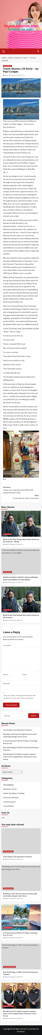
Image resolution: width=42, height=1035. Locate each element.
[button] (3, 51)
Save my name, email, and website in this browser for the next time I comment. (20, 696)
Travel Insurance (9, 802)
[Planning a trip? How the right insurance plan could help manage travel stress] (21, 878)
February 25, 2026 (15, 859)
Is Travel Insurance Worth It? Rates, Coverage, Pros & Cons (20, 742)
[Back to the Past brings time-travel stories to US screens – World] (21, 524)
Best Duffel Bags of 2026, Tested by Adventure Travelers (21, 749)
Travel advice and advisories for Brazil (17, 730)
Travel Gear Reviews (11, 797)
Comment (7, 645)
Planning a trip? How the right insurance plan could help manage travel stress (20, 735)
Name (6, 674)
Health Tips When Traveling (13, 793)
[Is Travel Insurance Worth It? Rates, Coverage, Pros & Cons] (21, 917)
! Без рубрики (8, 785)
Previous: (18, 490)
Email (24, 674)
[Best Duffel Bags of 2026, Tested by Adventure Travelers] (21, 956)
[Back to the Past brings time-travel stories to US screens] (21, 599)
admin (7, 75)
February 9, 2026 (14, 620)
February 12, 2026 (15, 582)
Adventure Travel (9, 789)
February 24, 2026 (15, 898)
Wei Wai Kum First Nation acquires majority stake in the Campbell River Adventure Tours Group (20, 756)
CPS (3, 818)
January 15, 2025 (16, 75)
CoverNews (32, 1029)
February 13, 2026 (15, 544)
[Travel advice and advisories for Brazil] (21, 841)
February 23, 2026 (15, 937)
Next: (26, 497)
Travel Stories (7, 66)
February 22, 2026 (15, 977)
